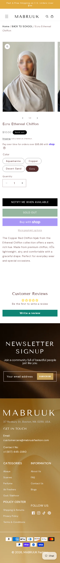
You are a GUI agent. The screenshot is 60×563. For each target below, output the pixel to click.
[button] (6, 16)
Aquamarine (13, 161)
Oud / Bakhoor (11, 495)
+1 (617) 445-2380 (14, 452)
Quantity (7, 176)
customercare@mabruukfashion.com (26, 440)
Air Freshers (9, 489)
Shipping (6, 139)
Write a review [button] (30, 313)
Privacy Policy (10, 515)
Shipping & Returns (13, 509)
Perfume (7, 483)
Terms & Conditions (14, 522)
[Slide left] (22, 118)
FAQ (33, 477)
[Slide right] (37, 118)
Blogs (34, 489)
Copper (33, 161)
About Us (36, 471)
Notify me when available (30, 202)
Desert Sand (14, 168)
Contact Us (37, 483)
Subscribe (45, 376)
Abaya (6, 471)
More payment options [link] (30, 230)
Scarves (7, 477)
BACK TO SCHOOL (22, 26)
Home (5, 26)
